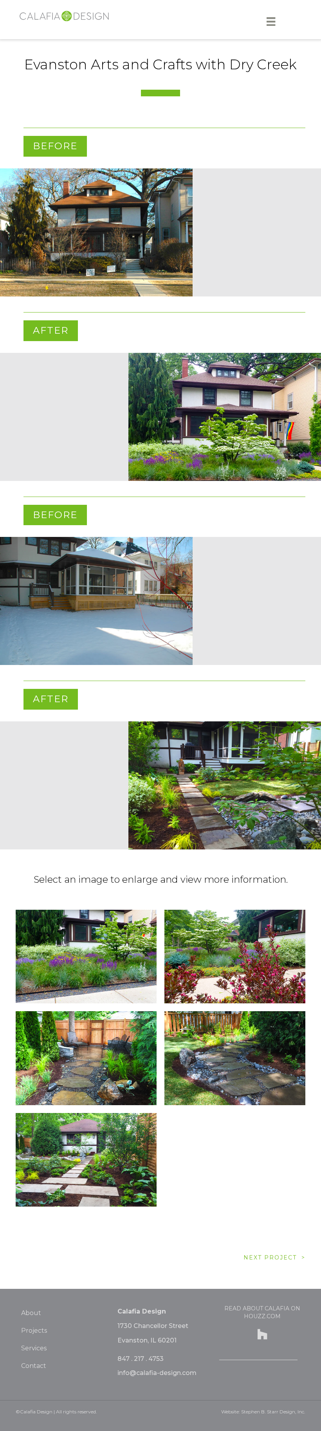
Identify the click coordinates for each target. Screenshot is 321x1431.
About (31, 1313)
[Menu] (271, 21)
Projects (34, 1330)
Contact (33, 1366)
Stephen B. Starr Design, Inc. (273, 1412)
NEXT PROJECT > (274, 1257)
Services (34, 1348)
